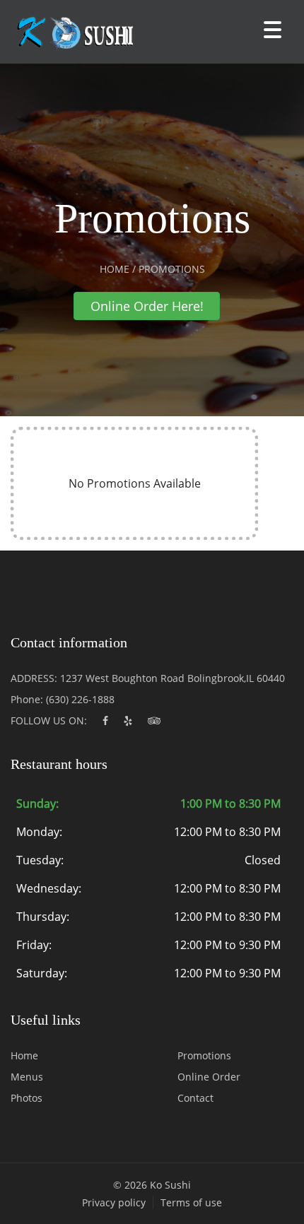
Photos (26, 1098)
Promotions (204, 1055)
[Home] (70, 32)
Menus (27, 1076)
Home (24, 1055)
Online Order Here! (147, 306)
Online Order (208, 1076)
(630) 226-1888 (80, 699)
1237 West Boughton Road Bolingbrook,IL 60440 (172, 678)
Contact (195, 1098)
